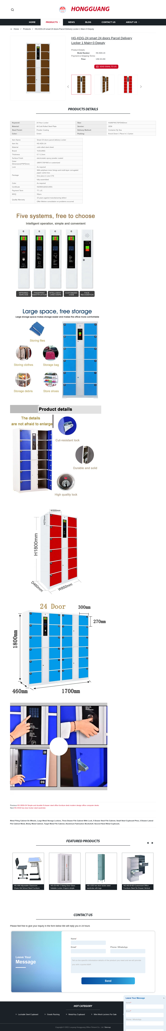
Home (32, 22)
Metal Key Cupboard (76, 1014)
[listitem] (83, 85)
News (71, 22)
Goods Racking (53, 1014)
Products (52, 22)
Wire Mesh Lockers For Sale (105, 1014)
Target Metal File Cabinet (54, 824)
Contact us (108, 22)
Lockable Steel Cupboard (28, 1014)
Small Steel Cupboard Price (127, 821)
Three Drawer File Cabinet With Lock (77, 821)
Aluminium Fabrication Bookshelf (79, 824)
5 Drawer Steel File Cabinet (104, 821)
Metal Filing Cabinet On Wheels (23, 821)
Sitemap (107, 1027)
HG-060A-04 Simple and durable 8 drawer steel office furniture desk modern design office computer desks (58, 805)
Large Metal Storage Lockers (49, 821)
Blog (88, 22)
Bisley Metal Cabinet (34, 824)
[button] (12, 10)
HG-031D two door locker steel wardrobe (30, 808)
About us (131, 22)
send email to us (108, 66)
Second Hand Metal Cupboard (106, 824)
